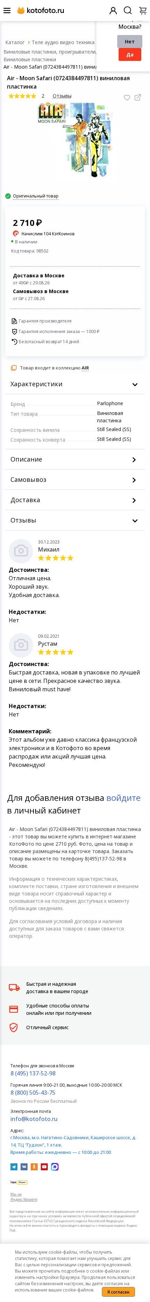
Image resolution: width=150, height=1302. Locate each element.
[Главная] (15, 42)
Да (130, 54)
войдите (123, 797)
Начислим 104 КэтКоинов (48, 234)
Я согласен (118, 1292)
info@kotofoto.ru (34, 1119)
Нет (130, 41)
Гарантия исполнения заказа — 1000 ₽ (59, 331)
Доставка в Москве (39, 279)
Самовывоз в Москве (41, 295)
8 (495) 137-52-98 (32, 1073)
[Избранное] (127, 98)
